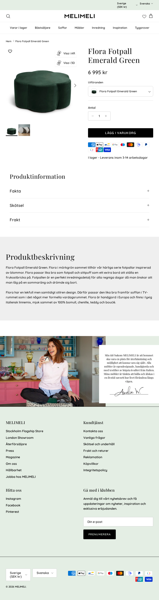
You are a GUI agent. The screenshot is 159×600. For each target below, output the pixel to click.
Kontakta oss (93, 431)
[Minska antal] (91, 116)
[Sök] (8, 16)
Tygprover (142, 28)
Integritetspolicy (95, 470)
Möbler (79, 28)
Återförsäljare (16, 444)
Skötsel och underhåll (99, 444)
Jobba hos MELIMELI (21, 477)
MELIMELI (20, 586)
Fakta (15, 190)
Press (10, 451)
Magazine (13, 457)
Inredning (98, 28)
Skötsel (17, 205)
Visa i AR (69, 53)
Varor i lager (18, 28)
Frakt (15, 219)
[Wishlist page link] (144, 16)
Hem (8, 41)
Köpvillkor (91, 464)
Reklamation (92, 457)
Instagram (13, 499)
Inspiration (120, 28)
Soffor (62, 28)
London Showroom (20, 438)
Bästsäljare (42, 28)
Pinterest (12, 512)
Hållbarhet (14, 470)
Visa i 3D (69, 63)
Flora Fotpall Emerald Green (32, 41)
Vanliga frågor (94, 438)
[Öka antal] (107, 116)
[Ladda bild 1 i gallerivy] (43, 83)
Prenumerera (99, 534)
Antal (92, 108)
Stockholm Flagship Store (24, 431)
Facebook (13, 505)
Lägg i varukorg (120, 133)
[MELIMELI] (80, 16)
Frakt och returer (96, 451)
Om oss (11, 464)
